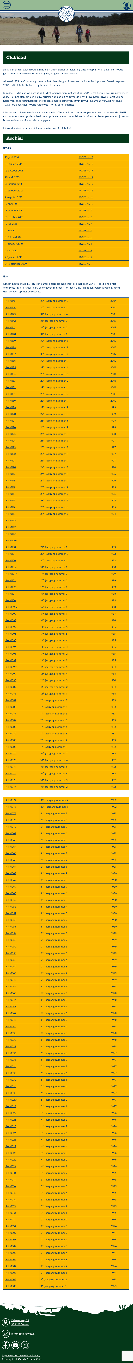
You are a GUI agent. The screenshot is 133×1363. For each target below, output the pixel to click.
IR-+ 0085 (10, 713)
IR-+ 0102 (10, 587)
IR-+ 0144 (10, 307)
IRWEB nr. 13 (86, 183)
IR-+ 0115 (10, 500)
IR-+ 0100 (10, 600)
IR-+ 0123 (10, 447)
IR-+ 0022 (10, 1146)
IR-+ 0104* (11, 573)
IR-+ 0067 (10, 846)
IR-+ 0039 (10, 1033)
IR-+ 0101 (10, 593)
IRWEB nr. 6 (85, 230)
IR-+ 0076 (10, 773)
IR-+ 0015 (10, 1192)
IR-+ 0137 (10, 354)
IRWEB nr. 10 (86, 203)
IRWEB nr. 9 (85, 210)
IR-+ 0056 (10, 919)
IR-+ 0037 (10, 1046)
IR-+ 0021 (10, 1153)
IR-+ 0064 (10, 866)
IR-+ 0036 (10, 1053)
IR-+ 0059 (10, 900)
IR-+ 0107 (10, 553)
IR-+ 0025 (10, 1126)
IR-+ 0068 (10, 840)
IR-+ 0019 (10, 1166)
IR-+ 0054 (10, 933)
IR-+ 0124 (10, 440)
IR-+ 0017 (10, 1179)
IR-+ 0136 (10, 360)
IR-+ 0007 (10, 1246)
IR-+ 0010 (10, 1226)
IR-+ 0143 (10, 314)
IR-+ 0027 (10, 1113)
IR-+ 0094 (10, 647)
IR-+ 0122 (10, 453)
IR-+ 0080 (10, 746)
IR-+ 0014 (10, 1199)
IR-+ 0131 (10, 394)
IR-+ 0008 (10, 1239)
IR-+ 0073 (10, 806)
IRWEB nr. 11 (86, 197)
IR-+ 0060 (10, 893)
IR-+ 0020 (10, 1159)
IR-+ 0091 (10, 673)
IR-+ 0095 (10, 640)
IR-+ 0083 (10, 726)
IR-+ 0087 (10, 700)
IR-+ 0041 (10, 1019)
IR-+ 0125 (10, 433)
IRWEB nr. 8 (85, 217)
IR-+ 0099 (10, 613)
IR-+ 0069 (10, 833)
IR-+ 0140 (10, 334)
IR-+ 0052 (10, 946)
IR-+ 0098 (10, 620)
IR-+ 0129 (10, 407)
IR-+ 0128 (10, 414)
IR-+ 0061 (10, 886)
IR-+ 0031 (10, 1086)
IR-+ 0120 (10, 467)
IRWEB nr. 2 (85, 257)
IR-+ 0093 (10, 653)
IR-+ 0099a (11, 607)
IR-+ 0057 (10, 913)
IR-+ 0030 (10, 1093)
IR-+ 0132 (10, 387)
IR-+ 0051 (10, 953)
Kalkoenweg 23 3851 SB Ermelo (20, 1322)
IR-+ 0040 (10, 1026)
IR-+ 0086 (10, 706)
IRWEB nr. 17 (86, 157)
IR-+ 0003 (10, 1272)
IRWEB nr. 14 (86, 177)
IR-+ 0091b (11, 667)
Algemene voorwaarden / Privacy (21, 1355)
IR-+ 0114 (10, 507)
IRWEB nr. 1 (85, 263)
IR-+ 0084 (10, 720)
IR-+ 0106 (10, 560)
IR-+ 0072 (10, 813)
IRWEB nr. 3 (85, 250)
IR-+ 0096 (10, 633)
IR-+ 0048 (10, 973)
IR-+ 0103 (10, 580)
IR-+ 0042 (10, 1013)
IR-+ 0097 (10, 627)
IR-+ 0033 (10, 1073)
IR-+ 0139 (10, 340)
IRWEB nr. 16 (86, 163)
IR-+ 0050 (10, 959)
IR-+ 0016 (10, 1186)
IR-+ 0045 (10, 993)
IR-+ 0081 (10, 740)
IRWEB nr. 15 (86, 170)
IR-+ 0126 (10, 427)
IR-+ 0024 (10, 1133)
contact (13, 291)
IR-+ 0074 (10, 786)
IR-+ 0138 (10, 347)
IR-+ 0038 (10, 1039)
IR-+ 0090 (10, 680)
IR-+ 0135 (10, 367)
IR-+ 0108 (10, 547)
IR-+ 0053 (10, 939)
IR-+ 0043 (10, 1006)
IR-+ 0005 (10, 1259)
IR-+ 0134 (10, 374)
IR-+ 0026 (10, 1119)
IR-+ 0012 (10, 1212)
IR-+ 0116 (10, 493)
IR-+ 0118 (10, 480)
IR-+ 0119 (10, 473)
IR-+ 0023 (10, 1139)
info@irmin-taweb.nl (23, 1333)
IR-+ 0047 (10, 979)
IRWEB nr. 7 (85, 223)
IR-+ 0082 (10, 733)
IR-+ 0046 (10, 986)
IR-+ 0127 (10, 420)
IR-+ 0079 (10, 753)
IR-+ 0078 (10, 760)
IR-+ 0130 (10, 400)
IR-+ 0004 (10, 1266)
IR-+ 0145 (10, 300)
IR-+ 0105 (10, 567)
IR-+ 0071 (10, 820)
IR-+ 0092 (10, 660)
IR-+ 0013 (10, 1206)
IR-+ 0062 (10, 880)
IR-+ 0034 (10, 1066)
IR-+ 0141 (10, 327)
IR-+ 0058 (10, 906)
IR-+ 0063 (10, 873)
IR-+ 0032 (10, 1079)
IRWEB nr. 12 (86, 190)
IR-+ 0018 (10, 1172)
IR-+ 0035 (10, 1059)
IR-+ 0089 (10, 686)
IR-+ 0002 (10, 1279)
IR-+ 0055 (10, 926)
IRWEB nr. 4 (85, 243)
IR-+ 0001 (10, 1286)
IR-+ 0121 (10, 460)
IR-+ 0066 (10, 853)
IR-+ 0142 (10, 320)
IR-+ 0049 (10, 966)
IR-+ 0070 (10, 826)
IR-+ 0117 (10, 487)
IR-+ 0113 (10, 513)
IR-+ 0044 (10, 999)
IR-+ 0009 (10, 1232)
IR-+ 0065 (10, 860)
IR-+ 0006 (10, 1252)
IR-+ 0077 (10, 766)
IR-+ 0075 (10, 780)
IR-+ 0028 (10, 1106)
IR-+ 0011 (10, 1219)
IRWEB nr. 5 (85, 237)
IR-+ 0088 (10, 693)
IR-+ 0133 (10, 380)
